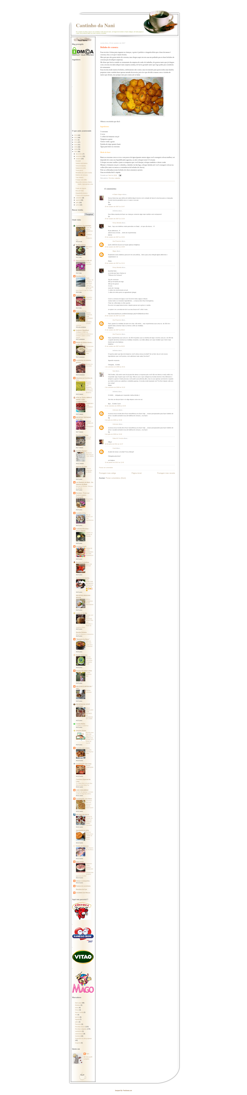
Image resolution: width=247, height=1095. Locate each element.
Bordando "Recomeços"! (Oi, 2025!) (90, 454)
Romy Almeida (117, 223)
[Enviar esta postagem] (119, 175)
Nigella (77, 1019)
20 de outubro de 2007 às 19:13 (115, 263)
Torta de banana (81, 165)
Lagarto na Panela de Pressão (89, 534)
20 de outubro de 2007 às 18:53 (115, 237)
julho (77, 202)
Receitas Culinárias (82, 562)
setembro (79, 198)
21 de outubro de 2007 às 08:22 (115, 330)
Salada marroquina (81, 163)
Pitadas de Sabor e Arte (84, 670)
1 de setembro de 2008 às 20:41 (115, 367)
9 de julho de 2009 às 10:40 (113, 434)
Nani (114, 371)
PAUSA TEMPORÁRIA (89, 767)
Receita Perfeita (81, 632)
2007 (76, 151)
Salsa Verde (80, 861)
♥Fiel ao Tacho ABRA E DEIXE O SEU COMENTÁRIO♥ (84, 399)
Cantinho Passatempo (83, 225)
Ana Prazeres (117, 241)
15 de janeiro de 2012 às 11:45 (114, 462)
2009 (76, 147)
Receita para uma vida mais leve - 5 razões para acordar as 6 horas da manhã (90, 738)
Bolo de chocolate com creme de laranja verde (89, 660)
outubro (78, 158)
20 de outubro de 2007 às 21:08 (115, 315)
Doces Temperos (81, 655)
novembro (79, 156)
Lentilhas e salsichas (82, 725)
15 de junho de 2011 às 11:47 (114, 444)
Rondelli (78, 161)
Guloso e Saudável (82, 330)
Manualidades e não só (84, 260)
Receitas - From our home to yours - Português (82, 495)
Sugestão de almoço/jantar (83, 1038)
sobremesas (79, 1033)
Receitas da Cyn (81, 889)
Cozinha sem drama (83, 748)
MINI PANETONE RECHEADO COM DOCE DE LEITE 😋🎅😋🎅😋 (89, 585)
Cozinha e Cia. (81, 513)
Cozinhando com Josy (83, 763)
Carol (114, 448)
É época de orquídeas (82, 195)
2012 (76, 140)
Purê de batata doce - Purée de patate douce (89, 835)
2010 (76, 144)
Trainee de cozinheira (83, 886)
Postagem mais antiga (107, 473)
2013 (76, 137)
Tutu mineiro (79, 177)
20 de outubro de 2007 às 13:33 (115, 218)
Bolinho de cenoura (82, 175)
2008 (76, 149)
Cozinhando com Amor (84, 798)
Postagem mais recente (166, 473)
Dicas (77, 1010)
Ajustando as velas (82, 830)
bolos (76, 1007)
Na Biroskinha (81, 245)
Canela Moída (80, 724)
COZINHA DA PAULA (83, 892)
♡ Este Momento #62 (88, 674)
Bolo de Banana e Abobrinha (84, 634)
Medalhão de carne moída (84, 172)
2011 (76, 142)
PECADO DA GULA (82, 814)
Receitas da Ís (80, 276)
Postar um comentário (106, 467)
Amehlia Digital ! (81, 451)
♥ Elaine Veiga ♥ (118, 194)
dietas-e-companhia (83, 881)
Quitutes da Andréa (82, 578)
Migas (114, 251)
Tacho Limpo (80, 295)
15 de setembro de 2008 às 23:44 (115, 406)
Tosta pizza (79, 170)
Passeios (78, 1024)
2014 (76, 135)
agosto (78, 200)
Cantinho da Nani (95, 25)
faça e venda (79, 1012)
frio (76, 1014)
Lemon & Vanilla (81, 613)
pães (76, 1022)
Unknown (115, 410)
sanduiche (78, 1031)
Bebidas (77, 1005)
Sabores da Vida (81, 466)
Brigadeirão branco (81, 193)
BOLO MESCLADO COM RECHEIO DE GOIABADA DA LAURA (89, 713)
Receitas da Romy (82, 435)
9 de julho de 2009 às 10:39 (113, 420)
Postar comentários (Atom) (116, 478)
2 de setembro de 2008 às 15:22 (115, 387)
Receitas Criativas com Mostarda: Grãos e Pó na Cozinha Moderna (89, 387)
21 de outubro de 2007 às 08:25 (115, 346)
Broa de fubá (80, 190)
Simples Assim (81, 730)
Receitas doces (80, 1026)
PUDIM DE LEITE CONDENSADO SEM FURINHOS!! (89, 552)
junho (78, 205)
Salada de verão (81, 168)
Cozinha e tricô (81, 546)
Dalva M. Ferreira (118, 438)
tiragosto (78, 1043)
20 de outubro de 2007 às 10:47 (115, 206)
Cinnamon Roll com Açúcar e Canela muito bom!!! (89, 804)
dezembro (79, 154)
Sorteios (77, 1036)
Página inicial (137, 473)
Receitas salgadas (114, 178)
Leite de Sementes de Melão (89, 470)
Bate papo (78, 1003)
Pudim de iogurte (81, 188)
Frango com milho (81, 180)
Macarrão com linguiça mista (89, 751)
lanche (77, 1017)
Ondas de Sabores (82, 846)
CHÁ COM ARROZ (82, 790)
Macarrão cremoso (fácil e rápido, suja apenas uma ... (84, 184)
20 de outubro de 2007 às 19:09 (115, 247)
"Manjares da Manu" (83, 639)
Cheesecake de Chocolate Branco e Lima (89, 350)
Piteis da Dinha (81, 311)
